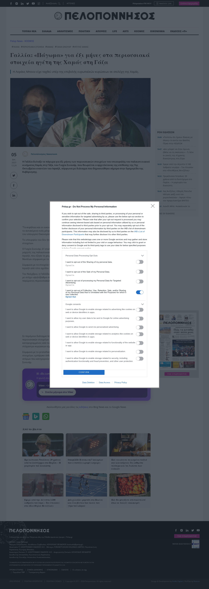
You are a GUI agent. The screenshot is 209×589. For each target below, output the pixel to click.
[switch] (139, 262)
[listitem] (104, 255)
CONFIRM (84, 372)
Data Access (104, 382)
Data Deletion (88, 382)
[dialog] (104, 294)
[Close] (153, 207)
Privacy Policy (120, 382)
